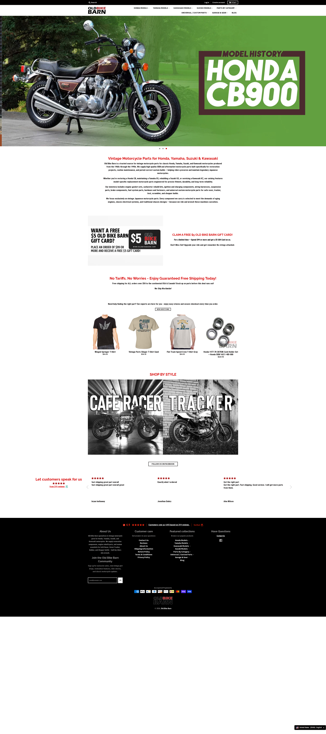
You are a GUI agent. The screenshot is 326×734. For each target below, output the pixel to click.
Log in (207, 2)
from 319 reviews (57, 486)
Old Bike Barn (166, 608)
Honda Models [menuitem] (141, 8)
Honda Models (181, 540)
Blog (182, 560)
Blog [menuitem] (234, 13)
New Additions (163, 309)
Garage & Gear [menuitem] (219, 13)
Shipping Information (143, 549)
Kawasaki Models (181, 546)
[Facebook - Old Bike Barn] (220, 540)
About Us (144, 546)
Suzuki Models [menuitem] (204, 8)
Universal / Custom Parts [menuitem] (194, 13)
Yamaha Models (181, 543)
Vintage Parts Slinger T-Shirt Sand (144, 352)
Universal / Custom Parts (181, 554)
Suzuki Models (181, 549)
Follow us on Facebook (163, 464)
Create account (218, 2)
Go (120, 580)
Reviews (143, 543)
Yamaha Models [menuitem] (160, 8)
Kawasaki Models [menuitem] (182, 8)
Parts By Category (181, 552)
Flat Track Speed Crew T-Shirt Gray (182, 352)
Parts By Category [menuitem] (226, 8)
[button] (88, 487)
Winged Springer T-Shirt (105, 352)
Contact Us (144, 540)
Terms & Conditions (143, 554)
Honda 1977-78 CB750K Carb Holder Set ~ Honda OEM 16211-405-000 (220, 353)
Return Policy (144, 552)
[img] (59, 483)
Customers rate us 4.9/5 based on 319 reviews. (168, 525)
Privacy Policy (144, 557)
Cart (234, 2)
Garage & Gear (181, 557)
